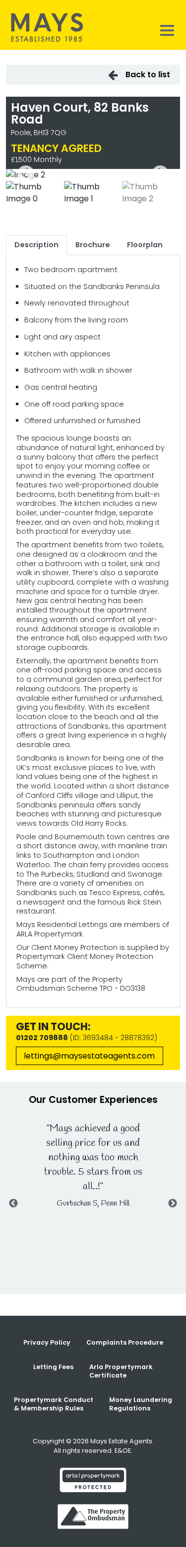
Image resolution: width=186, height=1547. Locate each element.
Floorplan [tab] (145, 245)
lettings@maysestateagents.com (89, 1056)
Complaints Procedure (124, 1342)
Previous (26, 175)
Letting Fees (53, 1367)
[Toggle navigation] (167, 30)
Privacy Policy (46, 1342)
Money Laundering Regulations (140, 1403)
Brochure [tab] (92, 245)
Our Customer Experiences (93, 1099)
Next (160, 175)
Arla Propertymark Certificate (121, 1371)
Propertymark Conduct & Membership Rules (53, 1403)
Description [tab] (36, 245)
